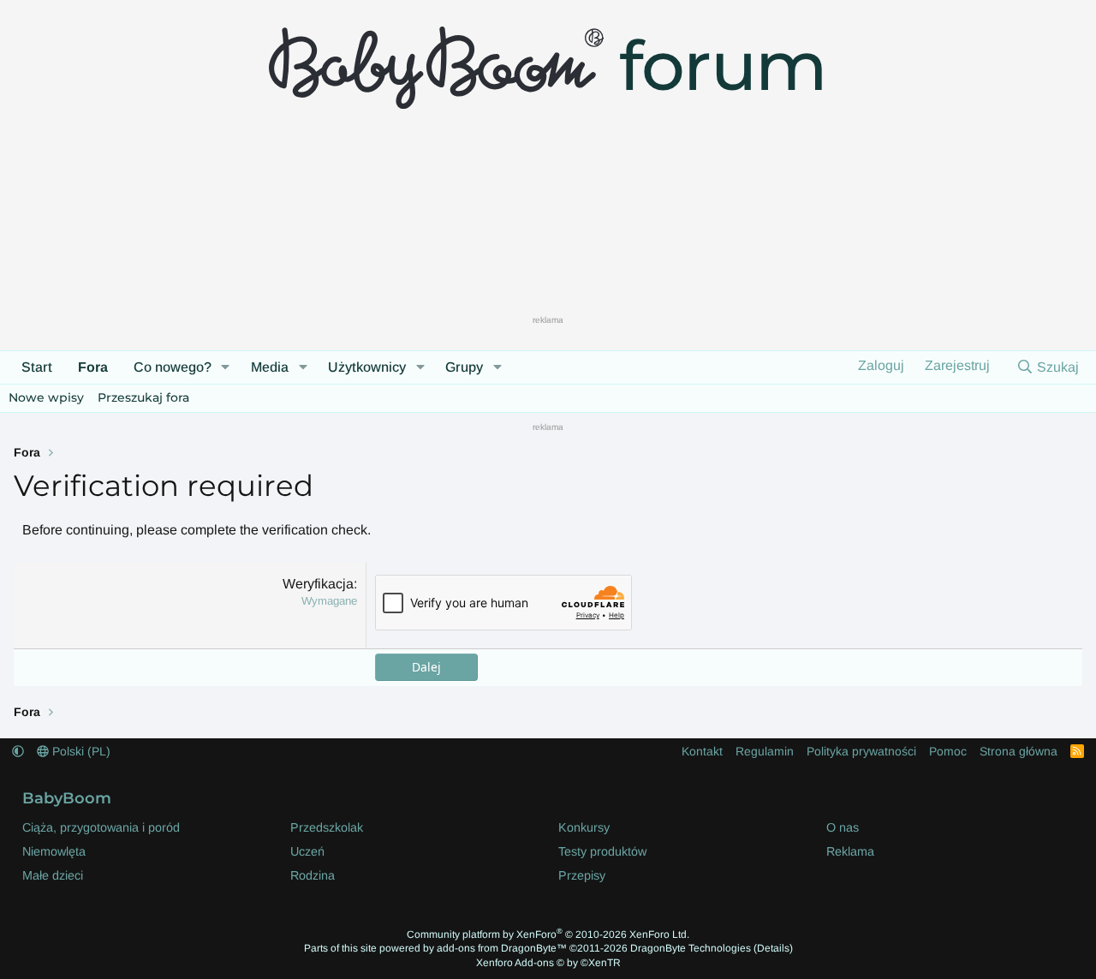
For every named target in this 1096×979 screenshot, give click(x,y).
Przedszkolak (326, 827)
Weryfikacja (318, 583)
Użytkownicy (367, 367)
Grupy (464, 367)
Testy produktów (602, 851)
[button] (225, 367)
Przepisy (581, 875)
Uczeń (307, 851)
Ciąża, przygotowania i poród (101, 827)
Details (773, 948)
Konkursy (584, 827)
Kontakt (702, 751)
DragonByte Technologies (690, 948)
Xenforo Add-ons (548, 963)
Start (36, 367)
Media (270, 367)
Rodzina (312, 875)
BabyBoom (66, 798)
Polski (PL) (79, 751)
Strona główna (1018, 751)
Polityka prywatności (861, 751)
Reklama (850, 851)
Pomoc (948, 751)
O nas (842, 827)
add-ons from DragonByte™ (502, 948)
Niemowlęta (54, 851)
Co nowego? (172, 367)
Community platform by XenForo (548, 934)
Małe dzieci (52, 875)
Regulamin (765, 751)
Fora (93, 367)
